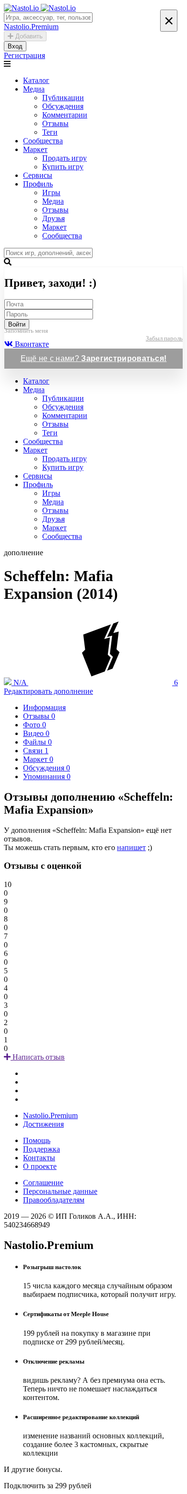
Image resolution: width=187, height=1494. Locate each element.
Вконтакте (31, 344)
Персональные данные (60, 1191)
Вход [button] (15, 46)
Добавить (28, 36)
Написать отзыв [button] (38, 1057)
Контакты (39, 1158)
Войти (16, 324)
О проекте (40, 1166)
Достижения (43, 1124)
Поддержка (41, 1149)
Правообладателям (53, 1200)
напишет (131, 847)
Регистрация (24, 55)
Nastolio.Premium (50, 1115)
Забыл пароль (164, 338)
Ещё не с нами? (94, 358)
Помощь (36, 1140)
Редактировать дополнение (48, 691)
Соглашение (43, 1183)
